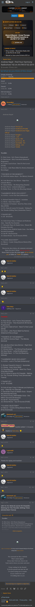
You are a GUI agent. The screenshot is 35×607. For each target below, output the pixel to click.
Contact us (4, 600)
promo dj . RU (15, 141)
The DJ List (13, 127)
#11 (33, 502)
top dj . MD (14, 139)
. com (12, 137)
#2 (33, 268)
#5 (33, 313)
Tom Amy (15, 431)
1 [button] (4, 77)
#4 (33, 298)
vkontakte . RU (15, 143)
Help (30, 600)
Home (3, 602)
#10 (33, 487)
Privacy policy (23, 600)
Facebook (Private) (16, 129)
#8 (33, 457)
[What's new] (33, 2)
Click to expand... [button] (17, 531)
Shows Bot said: (6, 515)
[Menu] (2, 2)
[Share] (30, 109)
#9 (33, 472)
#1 (33, 109)
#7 (33, 442)
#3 (33, 283)
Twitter (12, 147)
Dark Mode (6, 597)
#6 (33, 421)
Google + (13, 135)
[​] (17, 121)
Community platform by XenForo (16, 605)
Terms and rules (13, 600)
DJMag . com (14, 145)
